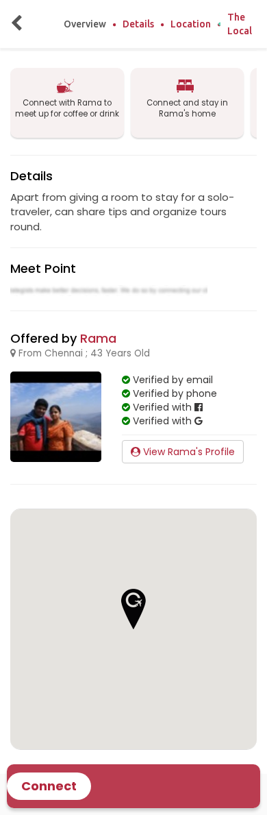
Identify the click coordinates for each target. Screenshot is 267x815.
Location (190, 24)
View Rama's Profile (187, 452)
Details (138, 24)
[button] (133, 609)
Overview (85, 24)
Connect (49, 785)
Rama (98, 338)
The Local (239, 24)
